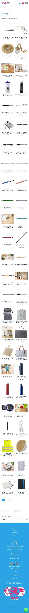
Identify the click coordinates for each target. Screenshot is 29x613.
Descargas (14, 532)
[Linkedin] (16, 544)
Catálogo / (21, 609)
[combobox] (14, 519)
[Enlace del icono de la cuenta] (20, 3)
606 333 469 (15, 553)
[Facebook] (12, 544)
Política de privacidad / (14, 609)
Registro (14, 535)
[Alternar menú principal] (26, 3)
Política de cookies (5, 609)
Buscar (17, 510)
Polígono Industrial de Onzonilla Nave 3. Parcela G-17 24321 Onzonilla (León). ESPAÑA (15, 548)
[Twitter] (14, 544)
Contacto (14, 534)
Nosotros (14, 528)
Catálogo (14, 530)
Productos (3, 10)
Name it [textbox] (13, 519)
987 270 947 (15, 554)
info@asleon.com (15, 558)
